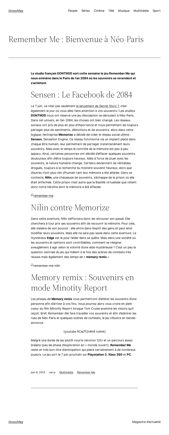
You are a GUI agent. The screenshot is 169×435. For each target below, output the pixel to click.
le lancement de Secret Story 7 (97, 106)
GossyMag (15, 10)
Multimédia (66, 372)
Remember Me (86, 372)
